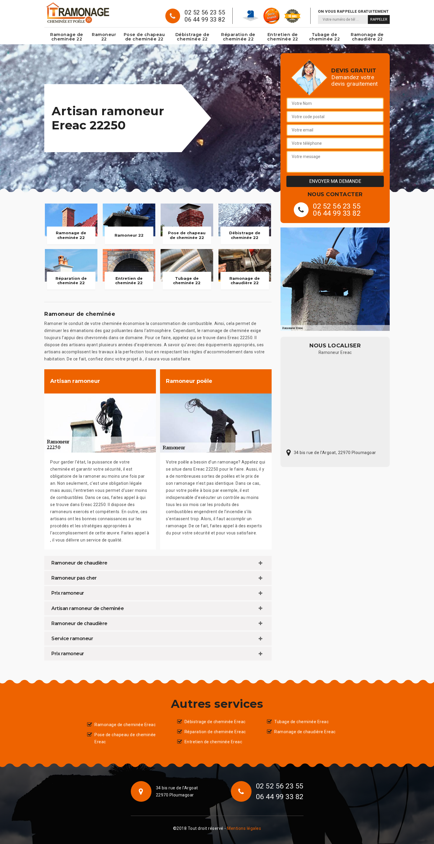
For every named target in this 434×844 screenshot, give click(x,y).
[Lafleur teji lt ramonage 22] (77, 13)
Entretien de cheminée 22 (282, 37)
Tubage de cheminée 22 (324, 37)
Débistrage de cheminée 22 (192, 37)
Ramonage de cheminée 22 (66, 37)
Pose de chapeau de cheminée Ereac (125, 738)
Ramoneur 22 (104, 37)
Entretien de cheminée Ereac (213, 741)
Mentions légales (244, 828)
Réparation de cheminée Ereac (215, 731)
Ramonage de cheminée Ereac (125, 724)
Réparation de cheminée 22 (238, 37)
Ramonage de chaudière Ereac (305, 731)
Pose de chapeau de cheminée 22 (144, 37)
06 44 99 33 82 (205, 19)
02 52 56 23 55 (205, 12)
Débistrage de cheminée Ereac (215, 721)
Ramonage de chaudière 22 (367, 37)
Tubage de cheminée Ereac (301, 721)
